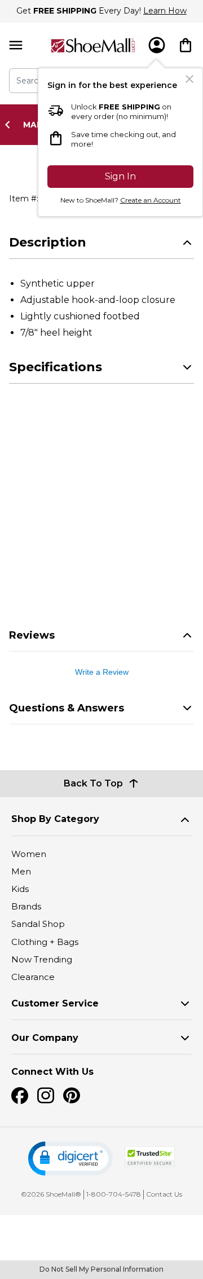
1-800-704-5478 (113, 1194)
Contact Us (164, 1194)
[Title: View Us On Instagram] (45, 1095)
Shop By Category (55, 819)
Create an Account (150, 200)
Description (47, 242)
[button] (70, 1159)
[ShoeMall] (93, 45)
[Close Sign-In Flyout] (189, 79)
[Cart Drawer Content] (185, 45)
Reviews (32, 635)
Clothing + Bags (44, 942)
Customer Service (55, 1003)
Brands (26, 906)
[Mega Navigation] (16, 45)
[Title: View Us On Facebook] (19, 1095)
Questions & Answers (66, 708)
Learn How (165, 11)
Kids (20, 889)
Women (28, 854)
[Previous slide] (10, 124)
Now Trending (41, 959)
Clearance (33, 977)
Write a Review (102, 671)
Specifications (55, 367)
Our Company (44, 1037)
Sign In (120, 176)
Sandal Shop (38, 923)
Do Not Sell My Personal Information (101, 1269)
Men (21, 871)
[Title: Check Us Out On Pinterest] (71, 1095)
